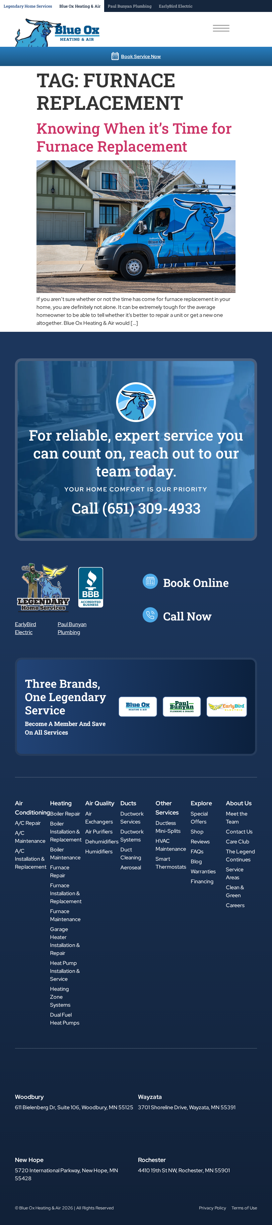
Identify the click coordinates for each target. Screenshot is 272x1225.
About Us (239, 803)
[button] (136, 508)
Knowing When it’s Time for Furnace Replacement (134, 137)
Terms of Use (244, 1208)
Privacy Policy (212, 1208)
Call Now (187, 616)
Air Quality (99, 803)
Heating (61, 803)
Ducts (128, 803)
